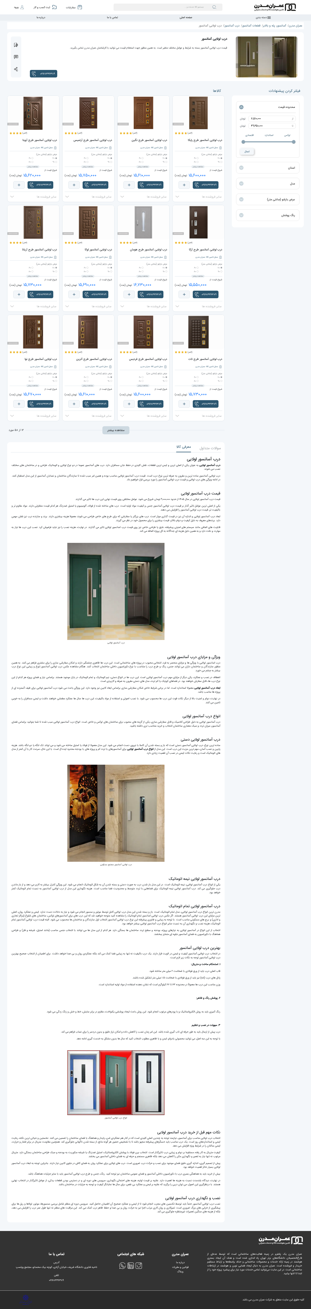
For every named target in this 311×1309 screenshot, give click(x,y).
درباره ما (41, 17)
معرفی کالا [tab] (183, 447)
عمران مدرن (295, 25)
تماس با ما (112, 17)
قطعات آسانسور (251, 25)
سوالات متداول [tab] (210, 448)
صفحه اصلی (186, 17)
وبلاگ (180, 1272)
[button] (43, 73)
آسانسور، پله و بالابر (274, 25)
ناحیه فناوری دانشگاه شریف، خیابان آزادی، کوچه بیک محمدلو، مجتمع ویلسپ (56, 1267)
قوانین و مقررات (180, 1267)
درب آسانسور (232, 25)
